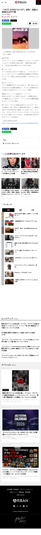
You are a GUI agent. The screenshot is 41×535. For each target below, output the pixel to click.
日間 (8, 210)
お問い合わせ (20, 495)
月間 (32, 210)
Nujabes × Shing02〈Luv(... (24, 272)
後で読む (35, 23)
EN (5, 2)
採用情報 (27, 492)
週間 (20, 210)
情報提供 (21, 492)
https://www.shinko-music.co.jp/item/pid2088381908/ (20, 123)
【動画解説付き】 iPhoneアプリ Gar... (26, 221)
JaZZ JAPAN (6, 17)
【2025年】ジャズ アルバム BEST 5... (26, 257)
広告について (14, 492)
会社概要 (9, 489)
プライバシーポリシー (26, 489)
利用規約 (16, 489)
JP (2, 2)
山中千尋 (15, 17)
